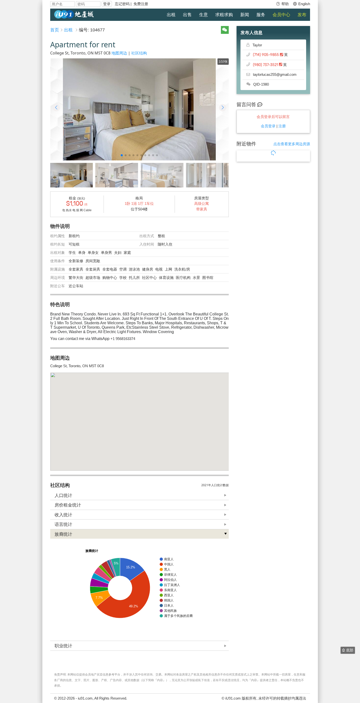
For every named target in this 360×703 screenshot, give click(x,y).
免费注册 (140, 4)
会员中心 (281, 14)
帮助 (284, 4)
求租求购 (224, 14)
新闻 (244, 14)
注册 (282, 126)
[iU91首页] (74, 14)
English (303, 4)
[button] (122, 155)
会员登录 (268, 126)
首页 (54, 29)
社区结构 (139, 53)
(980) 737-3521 (266, 65)
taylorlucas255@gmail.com (275, 74)
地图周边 (119, 53)
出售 (187, 14)
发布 (302, 14)
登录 (106, 4)
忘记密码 (122, 4)
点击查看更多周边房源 (291, 143)
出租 (171, 14)
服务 (260, 14)
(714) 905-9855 (266, 55)
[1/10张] (139, 109)
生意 (203, 14)
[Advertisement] (273, 245)
